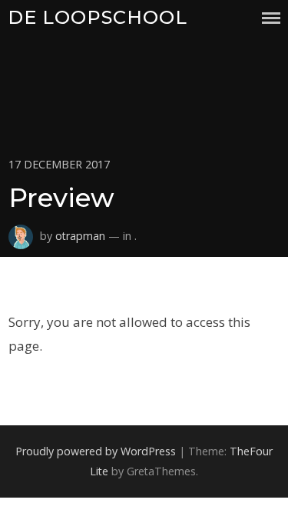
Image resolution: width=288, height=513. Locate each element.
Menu (271, 18)
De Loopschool (97, 17)
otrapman (80, 235)
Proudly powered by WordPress (95, 451)
